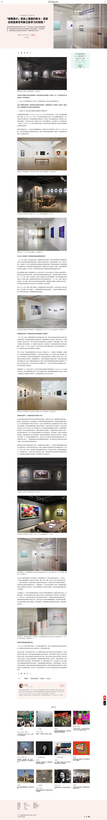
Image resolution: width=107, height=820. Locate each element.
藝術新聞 (56, 728)
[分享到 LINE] (21, 53)
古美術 (25, 803)
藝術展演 (74, 726)
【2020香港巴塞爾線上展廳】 (23, 15)
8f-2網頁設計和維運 (21, 816)
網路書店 (34, 803)
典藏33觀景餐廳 (36, 805)
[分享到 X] (27, 53)
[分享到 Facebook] (18, 53)
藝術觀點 (30, 15)
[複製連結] (30, 53)
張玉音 (25, 685)
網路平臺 (42, 678)
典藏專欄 (18, 804)
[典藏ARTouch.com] (53, 1)
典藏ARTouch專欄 (39, 731)
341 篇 (31, 686)
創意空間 (34, 807)
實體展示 (26, 678)
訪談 (26, 757)
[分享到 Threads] (24, 53)
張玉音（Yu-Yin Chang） (24, 34)
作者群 (18, 809)
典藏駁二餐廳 (35, 806)
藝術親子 (25, 804)
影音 (25, 806)
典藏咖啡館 (35, 804)
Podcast (25, 807)
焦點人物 (18, 807)
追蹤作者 (33, 35)
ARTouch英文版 (27, 805)
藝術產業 (74, 757)
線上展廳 (25, 809)
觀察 (33, 15)
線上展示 (48, 678)
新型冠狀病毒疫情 (34, 678)
